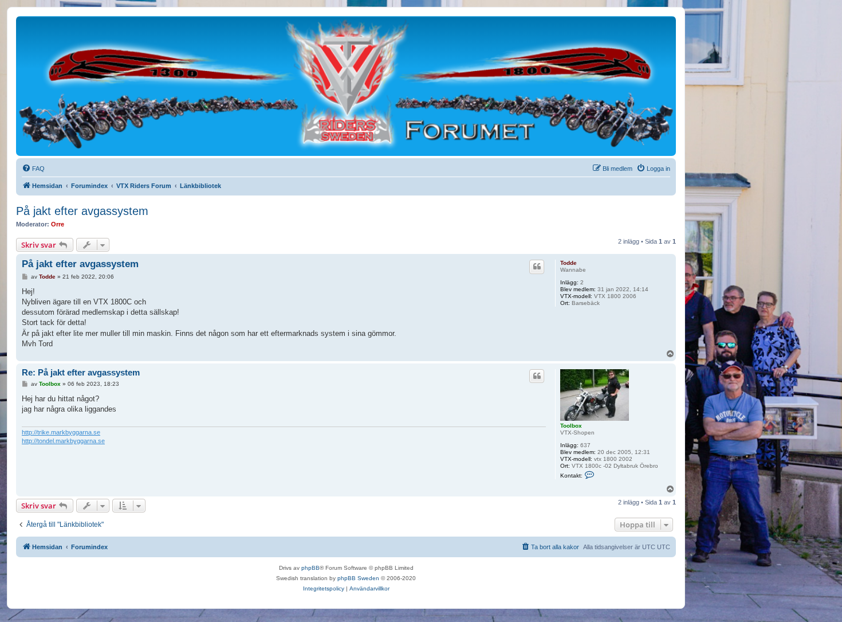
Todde (568, 263)
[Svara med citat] (536, 266)
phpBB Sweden (358, 578)
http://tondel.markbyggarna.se (63, 440)
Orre (57, 224)
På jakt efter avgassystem (82, 211)
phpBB (310, 568)
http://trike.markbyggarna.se (61, 432)
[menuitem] (33, 168)
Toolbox (571, 426)
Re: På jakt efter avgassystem (81, 372)
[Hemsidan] (346, 85)
